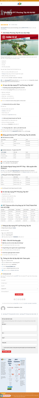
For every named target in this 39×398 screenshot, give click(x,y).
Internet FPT (15, 131)
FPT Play (2, 170)
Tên (3, 333)
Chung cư (4, 73)
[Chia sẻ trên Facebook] (16, 299)
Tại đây (14, 227)
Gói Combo (3, 152)
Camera (3, 110)
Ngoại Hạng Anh (15, 170)
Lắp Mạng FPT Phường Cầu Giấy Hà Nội (28, 314)
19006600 (15, 236)
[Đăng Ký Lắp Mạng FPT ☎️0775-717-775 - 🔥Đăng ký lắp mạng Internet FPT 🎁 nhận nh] (19, 4)
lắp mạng (7, 80)
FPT (10, 80)
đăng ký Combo (26, 172)
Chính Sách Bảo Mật (10, 393)
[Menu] (1, 3)
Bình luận (4, 324)
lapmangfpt (30, 303)
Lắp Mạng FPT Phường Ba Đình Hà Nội (10, 314)
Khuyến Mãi (16, 303)
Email (3, 337)
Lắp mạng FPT (4, 27)
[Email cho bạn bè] (20, 299)
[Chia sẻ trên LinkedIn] (24, 299)
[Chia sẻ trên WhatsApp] (14, 299)
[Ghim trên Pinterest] (22, 299)
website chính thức (15, 270)
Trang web (4, 342)
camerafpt (25, 303)
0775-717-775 (25, 27)
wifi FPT (16, 276)
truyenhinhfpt (34, 303)
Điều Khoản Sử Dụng (29, 393)
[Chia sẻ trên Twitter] (18, 299)
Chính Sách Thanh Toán (19, 393)
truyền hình (10, 114)
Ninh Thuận (26, 217)
